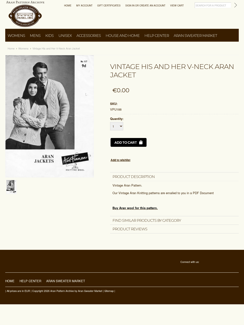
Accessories (88, 35)
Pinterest (216, 262)
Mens (35, 35)
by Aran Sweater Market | (89, 291)
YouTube (223, 262)
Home (67, 5)
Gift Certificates (109, 5)
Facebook (203, 262)
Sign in (129, 5)
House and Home (123, 35)
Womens (16, 35)
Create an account (152, 5)
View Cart (177, 5)
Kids (49, 35)
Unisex (65, 35)
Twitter (210, 262)
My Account (84, 5)
